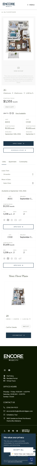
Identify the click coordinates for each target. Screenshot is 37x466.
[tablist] (18, 162)
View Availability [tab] (21, 113)
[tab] (4, 162)
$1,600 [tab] (30, 128)
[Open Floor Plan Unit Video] (12, 220)
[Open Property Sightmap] (8, 220)
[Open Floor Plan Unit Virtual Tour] (19, 220)
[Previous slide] (10, 113)
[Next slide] (13, 113)
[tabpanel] (18, 219)
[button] (31, 5)
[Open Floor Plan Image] (15, 220)
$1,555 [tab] (9, 128)
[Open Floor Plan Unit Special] (4, 220)
